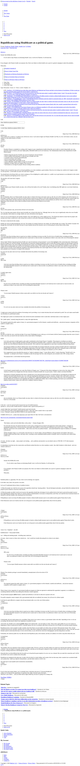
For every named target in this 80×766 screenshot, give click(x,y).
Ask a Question (7, 733)
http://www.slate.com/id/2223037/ (9, 384)
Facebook (6, 759)
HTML (2, 125)
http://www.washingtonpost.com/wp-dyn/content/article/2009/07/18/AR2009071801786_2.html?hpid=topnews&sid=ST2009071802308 (34, 360)
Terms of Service (23, 763)
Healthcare (7, 46)
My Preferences (7, 746)
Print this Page (13, 48)
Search (33, 1)
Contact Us (6, 760)
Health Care (22, 46)
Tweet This (15, 71)
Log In (23, 1)
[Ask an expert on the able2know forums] (11, 1)
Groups (5, 5)
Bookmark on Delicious (23, 74)
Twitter (5, 757)
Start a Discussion (8, 734)
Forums (6, 4)
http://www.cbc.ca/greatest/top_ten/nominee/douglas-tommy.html (17, 417)
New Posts (6, 16)
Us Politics (28, 46)
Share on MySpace (19, 79)
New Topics (7, 13)
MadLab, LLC (13, 763)
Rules (5, 755)
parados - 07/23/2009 (40, 107)
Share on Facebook (19, 76)
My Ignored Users (8, 747)
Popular (6, 10)
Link (2, 119)
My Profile (6, 744)
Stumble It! (13, 68)
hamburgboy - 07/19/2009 (40, 96)
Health (12, 46)
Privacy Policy (31, 763)
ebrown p (3, 52)
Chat (5, 737)
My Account (7, 743)
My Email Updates (8, 749)
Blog (5, 756)
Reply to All (7, 35)
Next (5, 31)
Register (29, 1)
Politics (16, 46)
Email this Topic (5, 48)
